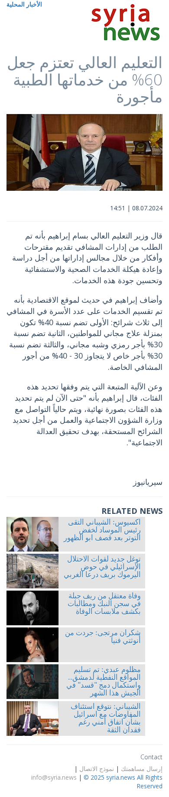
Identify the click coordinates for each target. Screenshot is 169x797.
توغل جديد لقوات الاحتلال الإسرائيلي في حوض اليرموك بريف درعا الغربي (102, 567)
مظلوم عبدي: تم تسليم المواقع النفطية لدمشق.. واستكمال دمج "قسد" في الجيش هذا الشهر (103, 682)
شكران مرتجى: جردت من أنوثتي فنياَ (103, 637)
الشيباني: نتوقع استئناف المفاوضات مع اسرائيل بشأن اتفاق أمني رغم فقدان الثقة (106, 719)
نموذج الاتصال (96, 768)
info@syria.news (54, 777)
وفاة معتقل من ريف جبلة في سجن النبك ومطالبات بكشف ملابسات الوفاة (104, 604)
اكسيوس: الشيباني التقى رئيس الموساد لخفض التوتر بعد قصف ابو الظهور (102, 530)
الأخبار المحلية (24, 4)
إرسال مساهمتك (141, 768)
